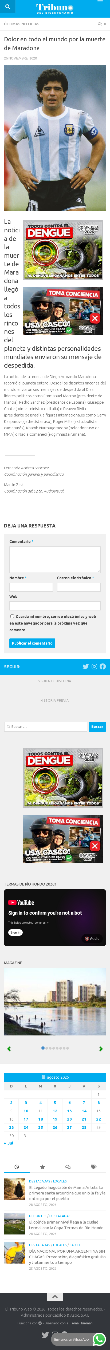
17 (25, 1119)
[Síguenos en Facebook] (103, 666)
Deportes (37, 1216)
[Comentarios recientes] (68, 1167)
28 (84, 1127)
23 (11, 1127)
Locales (60, 1181)
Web (13, 596)
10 (25, 1111)
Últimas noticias (22, 24)
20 (69, 1119)
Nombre (18, 578)
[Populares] (42, 1167)
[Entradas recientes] (17, 1167)
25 (40, 1127)
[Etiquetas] (93, 1167)
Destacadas (39, 1181)
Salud (75, 1245)
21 (84, 1119)
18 (40, 1119)
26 (55, 1127)
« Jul (8, 1143)
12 (55, 1111)
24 (25, 1127)
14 (84, 1111)
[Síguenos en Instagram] (94, 666)
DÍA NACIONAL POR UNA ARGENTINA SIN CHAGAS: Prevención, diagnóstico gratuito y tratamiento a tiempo (67, 1257)
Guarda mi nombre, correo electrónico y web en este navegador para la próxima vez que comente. (52, 623)
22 (98, 1119)
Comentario (21, 541)
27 (69, 1127)
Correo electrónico (75, 578)
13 (69, 1111)
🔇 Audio (92, 938)
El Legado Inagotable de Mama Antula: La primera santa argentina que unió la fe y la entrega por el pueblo (67, 1193)
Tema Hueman (81, 1323)
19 (55, 1119)
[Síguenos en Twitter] (85, 666)
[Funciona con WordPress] (40, 1323)
